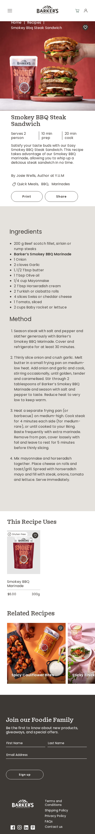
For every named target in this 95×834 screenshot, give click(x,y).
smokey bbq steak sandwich (36, 27)
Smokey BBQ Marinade (18, 584)
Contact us (54, 827)
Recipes (34, 22)
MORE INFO (24, 559)
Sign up (25, 774)
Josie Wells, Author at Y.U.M (40, 175)
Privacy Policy (55, 816)
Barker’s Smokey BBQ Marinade (42, 254)
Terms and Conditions (53, 803)
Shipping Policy (56, 810)
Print (26, 196)
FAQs (49, 821)
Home (16, 22)
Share (61, 196)
